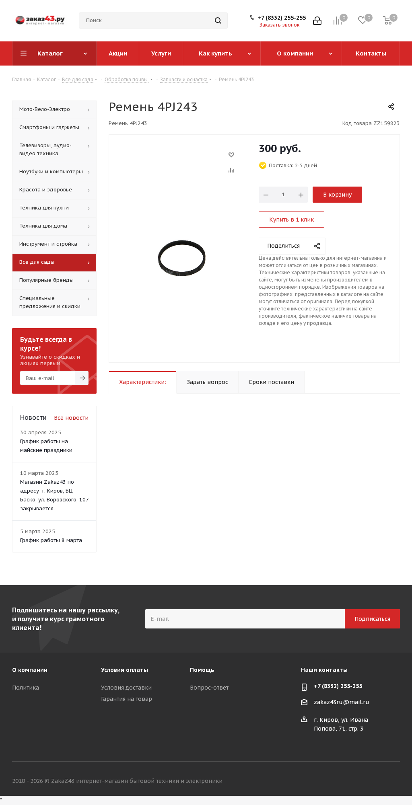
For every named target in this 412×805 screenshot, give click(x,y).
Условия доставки (126, 687)
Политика (25, 687)
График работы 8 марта (51, 540)
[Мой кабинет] (317, 20)
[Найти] (218, 20)
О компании (29, 670)
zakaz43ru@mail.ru (341, 702)
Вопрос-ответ (209, 687)
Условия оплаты (124, 670)
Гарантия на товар (126, 698)
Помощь (202, 670)
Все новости (71, 417)
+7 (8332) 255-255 (282, 17)
